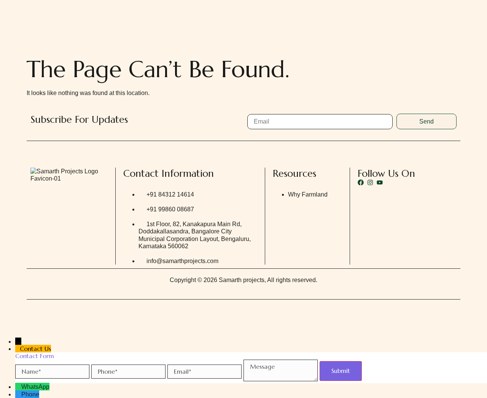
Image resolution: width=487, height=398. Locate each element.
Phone (30, 394)
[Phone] (18, 394)
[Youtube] (380, 182)
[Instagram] (370, 182)
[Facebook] (361, 182)
